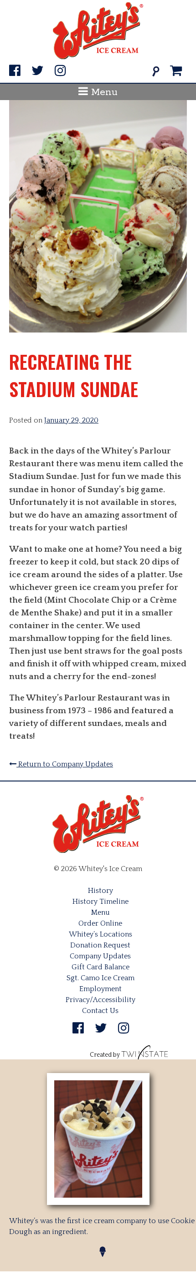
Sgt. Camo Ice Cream (100, 978)
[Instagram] (60, 71)
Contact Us (100, 1011)
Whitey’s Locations (100, 934)
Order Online (100, 923)
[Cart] (176, 71)
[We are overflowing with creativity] (144, 1054)
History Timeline (100, 901)
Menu (103, 92)
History (100, 891)
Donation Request (100, 945)
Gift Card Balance (100, 967)
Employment (100, 989)
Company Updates (100, 956)
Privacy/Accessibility (100, 1000)
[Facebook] (15, 71)
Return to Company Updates (64, 764)
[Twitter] (37, 71)
